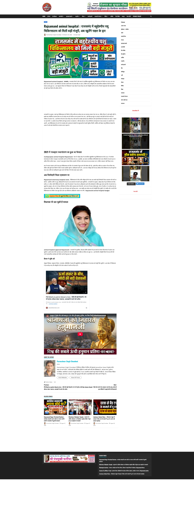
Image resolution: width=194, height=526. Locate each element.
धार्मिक (111, 16)
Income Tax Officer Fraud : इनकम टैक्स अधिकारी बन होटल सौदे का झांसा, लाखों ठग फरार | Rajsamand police (124, 471)
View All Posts (75, 377)
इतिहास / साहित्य (125, 29)
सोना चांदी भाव (124, 100)
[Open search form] (151, 16)
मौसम (83, 16)
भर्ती (122, 75)
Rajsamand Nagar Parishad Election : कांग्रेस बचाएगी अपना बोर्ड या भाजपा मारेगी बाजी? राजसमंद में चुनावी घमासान (54, 419)
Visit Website (62, 377)
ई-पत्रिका (54, 16)
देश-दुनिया (123, 54)
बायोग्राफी (90, 16)
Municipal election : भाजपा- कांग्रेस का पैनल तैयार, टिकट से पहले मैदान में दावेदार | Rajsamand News (122, 467)
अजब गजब (123, 26)
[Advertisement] (80, 102)
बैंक (122, 68)
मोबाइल (122, 79)
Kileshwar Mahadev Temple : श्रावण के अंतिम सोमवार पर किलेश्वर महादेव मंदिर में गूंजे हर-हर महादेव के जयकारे (79, 419)
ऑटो (122, 33)
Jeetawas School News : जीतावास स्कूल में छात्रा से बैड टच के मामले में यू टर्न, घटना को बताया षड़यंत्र (104, 419)
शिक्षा (122, 89)
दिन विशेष (117, 16)
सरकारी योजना (98, 16)
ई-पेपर (49, 16)
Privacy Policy (137, 16)
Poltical (123, 22)
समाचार (45, 22)
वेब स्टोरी (129, 16)
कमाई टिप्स (123, 36)
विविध (106, 16)
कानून (123, 16)
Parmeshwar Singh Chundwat (53, 34)
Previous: (62, 387)
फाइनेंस (77, 16)
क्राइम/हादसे (69, 16)
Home (43, 16)
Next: (98, 387)
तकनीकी (61, 16)
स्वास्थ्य (122, 103)
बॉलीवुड (123, 71)
